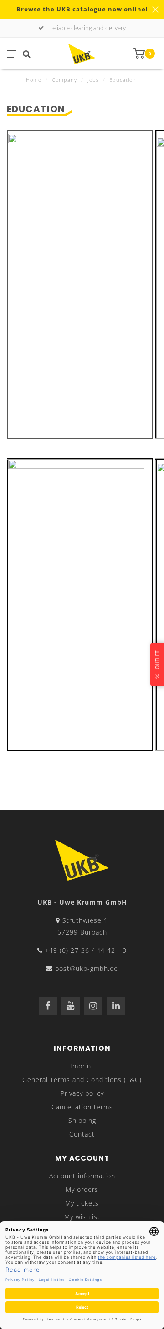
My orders (82, 1189)
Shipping (82, 1120)
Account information (82, 1175)
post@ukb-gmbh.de (86, 968)
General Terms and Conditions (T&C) (82, 1079)
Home (33, 79)
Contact (82, 1134)
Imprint (82, 1066)
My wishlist (82, 1216)
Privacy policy (82, 1093)
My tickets (82, 1203)
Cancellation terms (82, 1107)
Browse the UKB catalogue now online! (82, 9)
